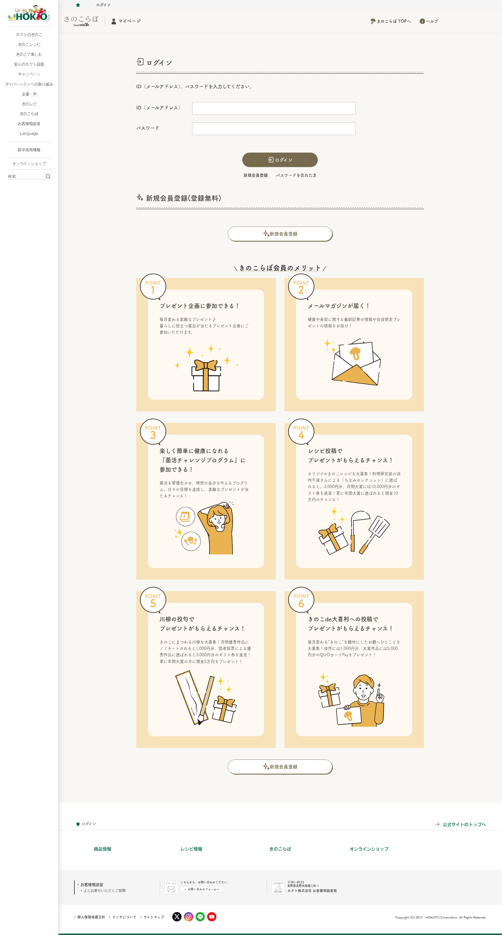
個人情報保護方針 (91, 917)
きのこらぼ (29, 113)
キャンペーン (29, 74)
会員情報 (78, 823)
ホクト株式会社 (78, 4)
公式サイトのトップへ (464, 824)
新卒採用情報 (29, 149)
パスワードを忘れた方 (296, 175)
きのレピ (29, 104)
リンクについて (124, 917)
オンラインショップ (29, 163)
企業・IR (29, 94)
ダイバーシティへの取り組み (29, 84)
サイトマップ (154, 917)
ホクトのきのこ (29, 34)
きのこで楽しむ (29, 54)
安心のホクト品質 (29, 64)
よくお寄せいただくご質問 (105, 891)
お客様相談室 (29, 123)
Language (29, 133)
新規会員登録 (255, 175)
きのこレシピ (29, 44)
